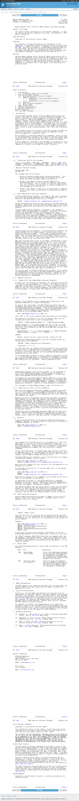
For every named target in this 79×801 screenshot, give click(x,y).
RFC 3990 (17, 15)
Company (28, 9)
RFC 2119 (61, 165)
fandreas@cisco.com (28, 662)
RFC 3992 (62, 15)
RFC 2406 (26, 598)
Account (63, 0)
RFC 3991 (16, 86)
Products (10, 9)
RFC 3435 (38, 619)
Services (16, 9)
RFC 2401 (38, 623)
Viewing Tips (9, 796)
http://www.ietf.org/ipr (24, 763)
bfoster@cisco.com (27, 670)
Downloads (72, 0)
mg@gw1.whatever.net (32, 524)
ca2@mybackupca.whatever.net (52, 201)
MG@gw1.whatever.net (32, 313)
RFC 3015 (18, 48)
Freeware (3, 9)
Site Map (3, 796)
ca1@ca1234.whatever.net (32, 426)
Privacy (14, 796)
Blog (77, 0)
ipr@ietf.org (20, 771)
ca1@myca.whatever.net (32, 201)
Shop (68, 0)
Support (22, 9)
